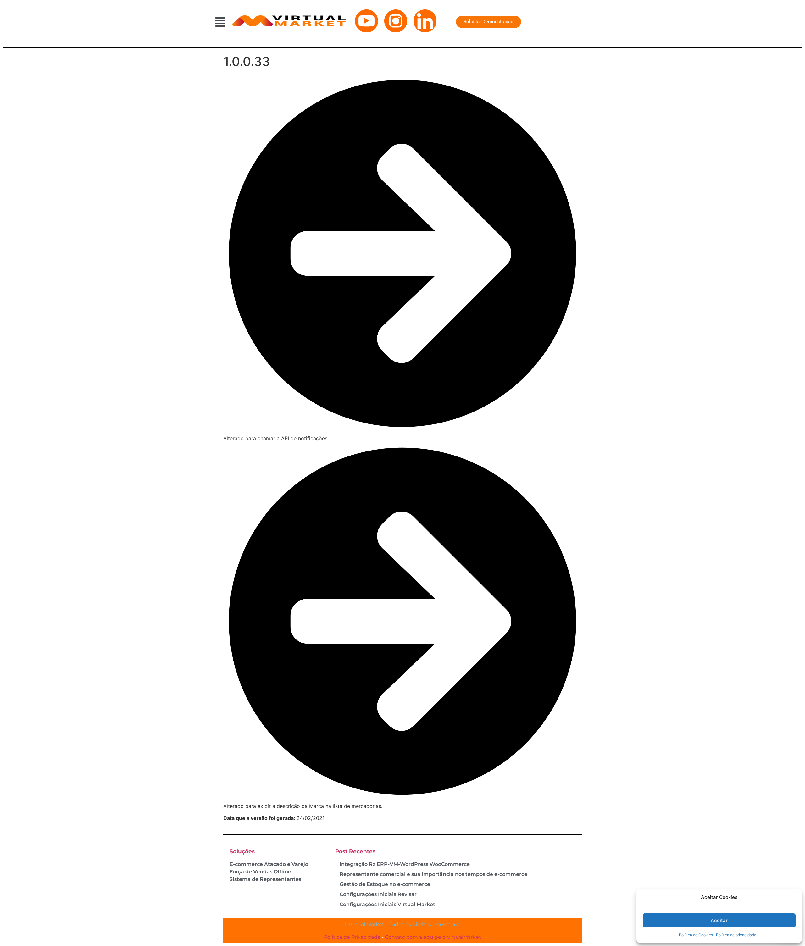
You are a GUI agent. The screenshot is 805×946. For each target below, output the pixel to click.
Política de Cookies (696, 934)
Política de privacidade (736, 934)
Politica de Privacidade (352, 937)
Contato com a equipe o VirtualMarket (433, 937)
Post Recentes (355, 851)
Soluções (242, 851)
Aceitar (719, 920)
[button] (220, 21)
